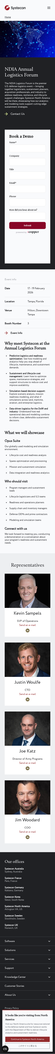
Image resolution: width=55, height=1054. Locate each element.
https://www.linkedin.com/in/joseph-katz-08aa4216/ (28, 768)
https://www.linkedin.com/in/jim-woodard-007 (28, 837)
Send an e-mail (27, 625)
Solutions (10, 950)
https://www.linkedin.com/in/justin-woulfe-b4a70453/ (28, 699)
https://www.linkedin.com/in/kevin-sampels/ (28, 630)
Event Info (16, 333)
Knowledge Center (15, 977)
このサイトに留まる (27, 1045)
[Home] (15, 9)
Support (9, 968)
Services (9, 959)
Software (10, 941)
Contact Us (18, 114)
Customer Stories (14, 986)
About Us (10, 995)
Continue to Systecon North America (27, 1039)
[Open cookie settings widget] (5, 1049)
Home (8, 17)
